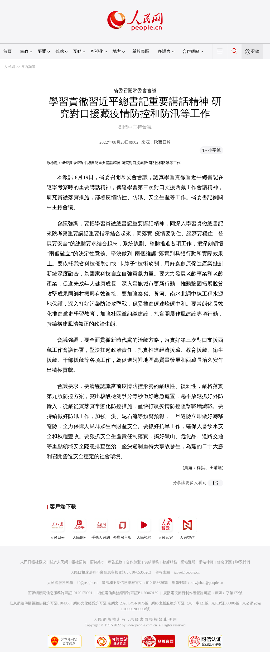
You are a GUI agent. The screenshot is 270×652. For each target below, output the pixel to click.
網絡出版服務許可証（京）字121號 (180, 603)
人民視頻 (144, 538)
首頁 (7, 51)
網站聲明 (188, 562)
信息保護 (224, 562)
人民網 (9, 67)
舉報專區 (140, 51)
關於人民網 (59, 562)
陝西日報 (162, 142)
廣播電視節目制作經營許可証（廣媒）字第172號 (203, 593)
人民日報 (57, 538)
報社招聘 (78, 562)
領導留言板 (122, 538)
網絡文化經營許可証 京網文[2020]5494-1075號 (110, 603)
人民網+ (79, 538)
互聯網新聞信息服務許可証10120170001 (60, 593)
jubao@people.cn (187, 572)
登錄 (255, 51)
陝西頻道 (28, 67)
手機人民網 (100, 538)
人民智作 (187, 538)
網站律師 (206, 562)
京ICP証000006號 (225, 603)
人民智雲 (165, 538)
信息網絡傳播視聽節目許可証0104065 (39, 603)
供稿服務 (151, 562)
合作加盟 (133, 562)
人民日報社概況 (33, 562)
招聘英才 (97, 562)
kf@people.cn (87, 583)
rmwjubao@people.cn (206, 583)
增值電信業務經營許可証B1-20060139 (127, 593)
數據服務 (169, 562)
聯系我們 (242, 562)
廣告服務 (115, 562)
